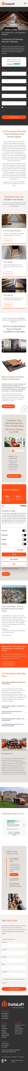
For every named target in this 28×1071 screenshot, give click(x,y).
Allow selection (14, 559)
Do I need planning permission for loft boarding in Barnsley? (12, 725)
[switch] (24, 535)
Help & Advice (5, 1033)
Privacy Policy (21, 1056)
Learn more (8, 240)
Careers (4, 1026)
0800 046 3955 (19, 1032)
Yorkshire (11, 701)
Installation (4, 1028)
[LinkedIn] (2, 1060)
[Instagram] (2, 1062)
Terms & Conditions (6, 1056)
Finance (4, 1030)
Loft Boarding (5, 1013)
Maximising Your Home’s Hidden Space (14, 860)
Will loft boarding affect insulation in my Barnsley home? (13, 719)
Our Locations (18, 1033)
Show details (20, 549)
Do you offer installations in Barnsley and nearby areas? (13, 683)
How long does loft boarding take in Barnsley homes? (12, 712)
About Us (4, 1025)
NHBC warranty (8, 568)
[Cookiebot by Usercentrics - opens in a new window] (20, 506)
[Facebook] (5, 1060)
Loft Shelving (5, 1043)
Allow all (14, 554)
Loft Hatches (5, 1016)
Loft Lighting (5, 1018)
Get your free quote (14, 117)
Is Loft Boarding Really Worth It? (14, 879)
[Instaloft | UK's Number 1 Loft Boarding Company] (8, 3)
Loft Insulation (5, 1045)
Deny (14, 563)
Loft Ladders (5, 1015)
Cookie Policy (14, 1056)
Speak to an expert (8, 664)
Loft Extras (4, 1047)
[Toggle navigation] (25, 3)
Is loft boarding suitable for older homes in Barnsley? (13, 706)
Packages (4, 1032)
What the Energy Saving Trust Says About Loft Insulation (15, 885)
